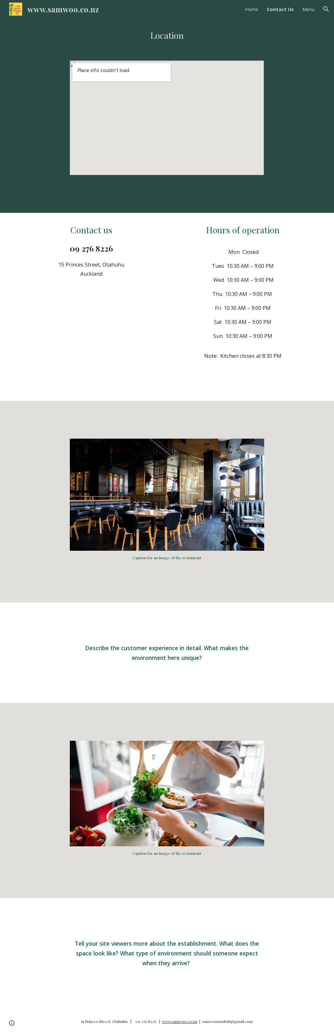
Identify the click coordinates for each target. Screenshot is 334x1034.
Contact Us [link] (280, 9)
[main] (167, 35)
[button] (326, 9)
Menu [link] (308, 9)
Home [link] (251, 9)
